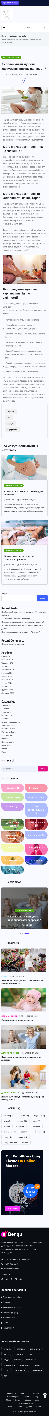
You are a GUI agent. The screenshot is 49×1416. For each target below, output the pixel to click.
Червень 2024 (7, 680)
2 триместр (5, 708)
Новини (4, 738)
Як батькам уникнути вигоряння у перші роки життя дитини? (22, 627)
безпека (24, 1116)
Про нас (6, 1302)
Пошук (4, 593)
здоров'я (10, 411)
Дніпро (29, 1406)
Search (42, 769)
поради (10, 423)
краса (36, 1121)
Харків (19, 1406)
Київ (10, 1406)
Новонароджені (7, 742)
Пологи (4, 748)
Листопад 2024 (7, 670)
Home (3, 36)
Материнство (6, 735)
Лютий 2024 (6, 686)
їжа (8, 417)
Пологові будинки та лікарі (24, 1403)
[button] (20, 933)
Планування (6, 745)
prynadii (10, 500)
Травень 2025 (7, 663)
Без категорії (6, 715)
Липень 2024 (6, 676)
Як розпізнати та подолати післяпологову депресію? (22, 622)
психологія (10, 1132)
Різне (3, 752)
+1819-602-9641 (11, 1264)
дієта (7, 1121)
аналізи (8, 1116)
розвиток (26, 1132)
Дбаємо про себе (18, 36)
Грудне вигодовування (10, 722)
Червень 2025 (7, 660)
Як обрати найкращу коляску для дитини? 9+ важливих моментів (24, 614)
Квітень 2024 (6, 683)
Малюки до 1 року (8, 732)
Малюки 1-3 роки (8, 728)
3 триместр (6, 712)
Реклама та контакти (12, 1307)
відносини (39, 1116)
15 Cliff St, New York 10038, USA (16, 1259)
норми (20, 1126)
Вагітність (5, 718)
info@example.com (12, 1268)
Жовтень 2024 (7, 673)
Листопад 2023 (7, 693)
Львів (38, 1406)
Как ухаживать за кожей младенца (15, 619)
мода (7, 1126)
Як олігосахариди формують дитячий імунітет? (20, 632)
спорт (8, 1137)
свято (41, 1132)
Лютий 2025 (6, 666)
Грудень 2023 (7, 690)
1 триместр (5, 705)
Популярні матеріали (12, 1297)
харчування (12, 429)
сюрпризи (22, 1137)
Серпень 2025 (7, 656)
